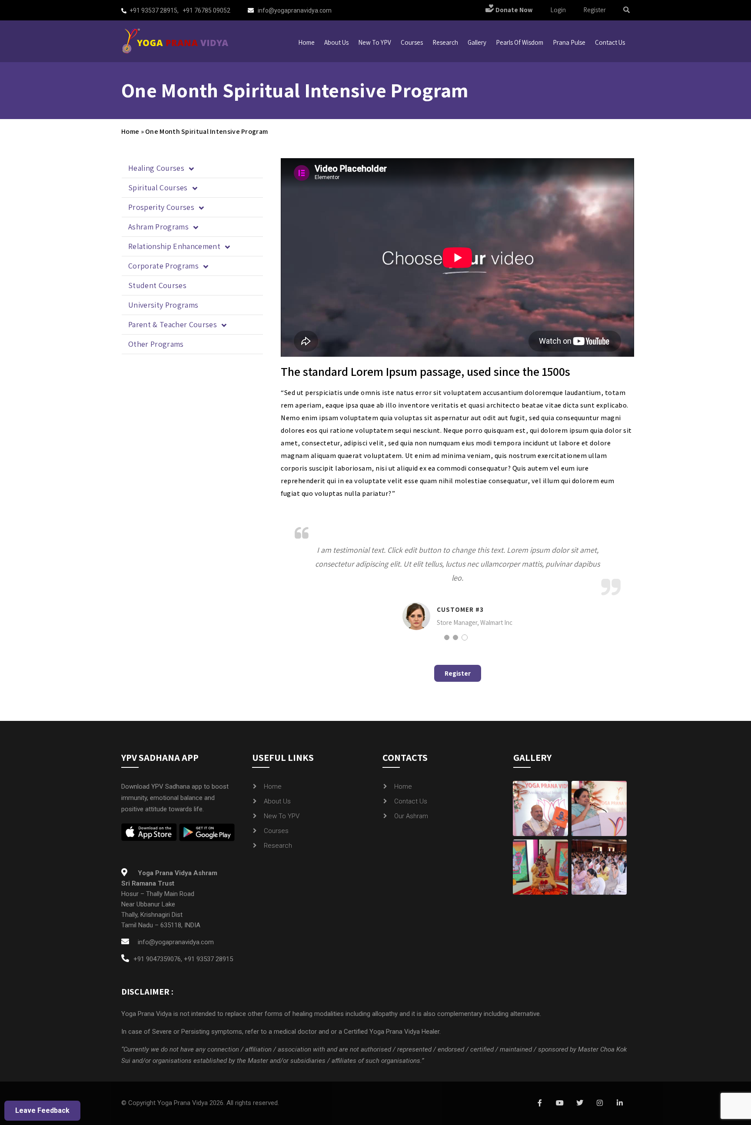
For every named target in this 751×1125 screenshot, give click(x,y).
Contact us (610, 42)
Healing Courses (156, 168)
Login (558, 10)
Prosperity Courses (161, 207)
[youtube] (559, 1103)
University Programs (163, 305)
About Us (277, 801)
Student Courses (157, 285)
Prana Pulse (569, 42)
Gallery (477, 42)
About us (336, 42)
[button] (192, 168)
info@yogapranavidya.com (295, 10)
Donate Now (513, 10)
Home (306, 42)
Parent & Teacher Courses (172, 324)
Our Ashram (411, 816)
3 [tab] (465, 637)
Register (594, 10)
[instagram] (599, 1103)
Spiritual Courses (158, 187)
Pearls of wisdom (519, 42)
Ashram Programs (158, 227)
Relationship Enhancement (174, 246)
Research (445, 42)
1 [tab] (446, 637)
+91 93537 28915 (153, 10)
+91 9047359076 (157, 959)
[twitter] (579, 1103)
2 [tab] (455, 637)
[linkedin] (619, 1103)
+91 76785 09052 (206, 10)
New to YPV (374, 42)
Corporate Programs (163, 266)
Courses (412, 42)
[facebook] (539, 1103)
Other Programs (156, 344)
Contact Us (410, 801)
